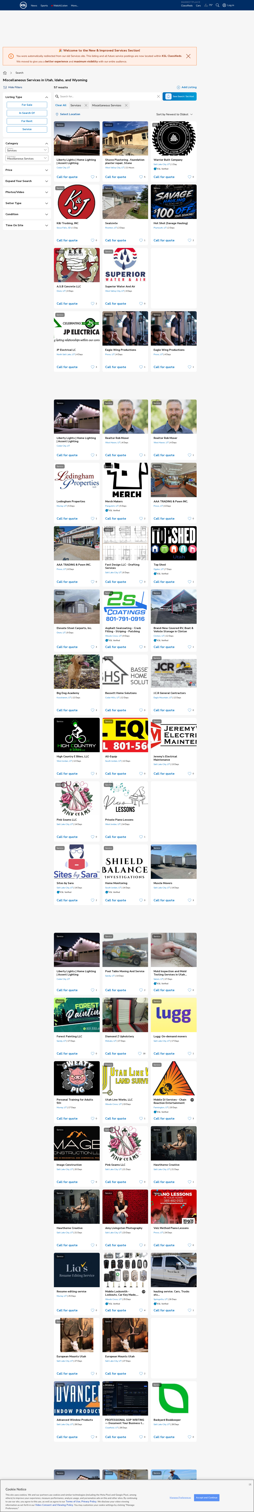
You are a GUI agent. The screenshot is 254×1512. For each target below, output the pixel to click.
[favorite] (92, 177)
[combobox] (27, 150)
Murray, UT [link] (62, 506)
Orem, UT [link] (61, 291)
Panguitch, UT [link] (112, 506)
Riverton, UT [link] (111, 227)
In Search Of (27, 113)
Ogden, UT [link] (159, 569)
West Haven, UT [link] (112, 442)
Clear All (60, 105)
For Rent (26, 121)
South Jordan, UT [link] (113, 761)
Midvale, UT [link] (110, 1041)
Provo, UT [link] (110, 354)
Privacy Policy (88, 1501)
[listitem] (77, 151)
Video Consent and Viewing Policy (54, 1505)
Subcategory (11, 157)
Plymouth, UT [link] (160, 227)
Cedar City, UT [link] (63, 167)
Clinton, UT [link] (159, 636)
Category (10, 148)
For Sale (27, 105)
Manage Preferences (180, 1497)
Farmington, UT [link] (161, 1107)
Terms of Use (73, 1501)
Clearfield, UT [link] (111, 1427)
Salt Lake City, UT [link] (162, 164)
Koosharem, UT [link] (64, 697)
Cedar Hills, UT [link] (112, 697)
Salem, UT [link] (158, 979)
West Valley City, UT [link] (114, 167)
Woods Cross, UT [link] (113, 636)
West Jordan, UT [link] (64, 761)
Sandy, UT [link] (110, 975)
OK (250, 1484)
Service (27, 129)
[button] (45, 150)
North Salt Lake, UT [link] (66, 354)
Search (19, 72)
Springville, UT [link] (160, 1299)
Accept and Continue (206, 1497)
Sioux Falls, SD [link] (64, 227)
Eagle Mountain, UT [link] (163, 697)
